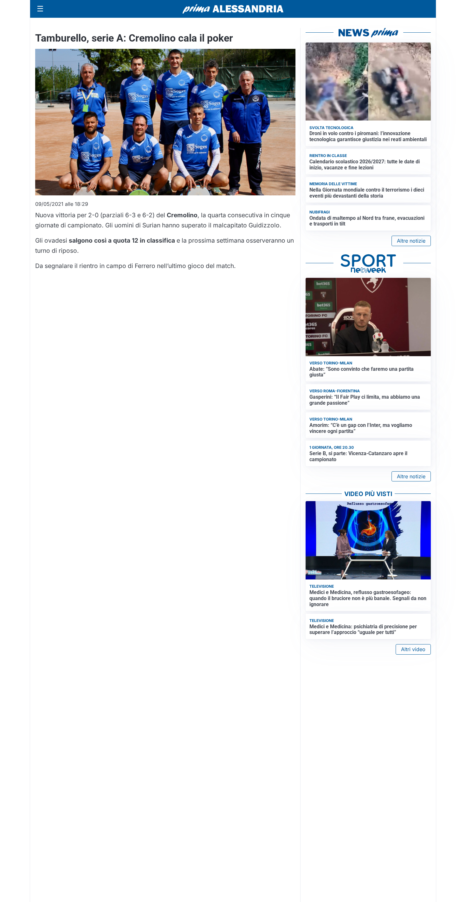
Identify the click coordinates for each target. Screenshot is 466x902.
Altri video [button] (413, 649)
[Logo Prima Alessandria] (233, 9)
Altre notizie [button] (411, 241)
